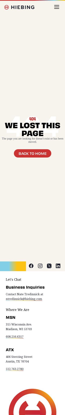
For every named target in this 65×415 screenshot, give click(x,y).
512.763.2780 (14, 369)
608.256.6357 (14, 337)
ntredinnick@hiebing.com (24, 299)
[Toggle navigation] (57, 7)
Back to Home (33, 153)
